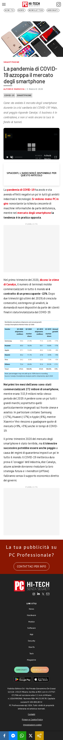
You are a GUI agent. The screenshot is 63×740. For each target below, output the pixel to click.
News (21, 10)
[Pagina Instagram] (58, 4)
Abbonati (53, 10)
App (31, 634)
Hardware (31, 615)
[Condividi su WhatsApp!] (22, 735)
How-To (9, 10)
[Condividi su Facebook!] (4, 735)
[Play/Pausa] (7, 157)
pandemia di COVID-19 (20, 190)
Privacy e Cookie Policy (32, 719)
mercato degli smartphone (34, 213)
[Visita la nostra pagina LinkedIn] (38, 594)
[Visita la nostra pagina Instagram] (34, 594)
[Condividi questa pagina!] (39, 735)
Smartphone (11, 62)
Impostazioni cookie (32, 724)
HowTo (32, 647)
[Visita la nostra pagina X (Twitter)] (43, 594)
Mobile (31, 621)
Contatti (31, 714)
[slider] (18, 157)
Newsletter (36, 10)
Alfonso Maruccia (14, 89)
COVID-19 (9, 95)
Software (31, 628)
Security (31, 640)
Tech (31, 653)
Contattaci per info (31, 566)
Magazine (31, 659)
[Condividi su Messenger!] (13, 735)
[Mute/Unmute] (12, 157)
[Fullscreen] (55, 157)
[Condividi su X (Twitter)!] (30, 735)
